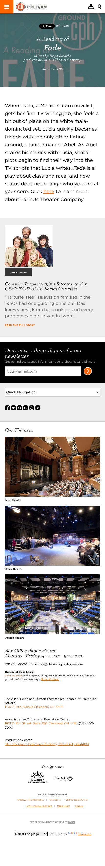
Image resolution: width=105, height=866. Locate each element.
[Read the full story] (28, 265)
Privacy (79, 806)
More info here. (50, 679)
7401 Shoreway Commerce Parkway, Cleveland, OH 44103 (47, 744)
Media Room (63, 806)
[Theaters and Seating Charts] (52, 495)
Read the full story (20, 325)
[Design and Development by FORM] (52, 823)
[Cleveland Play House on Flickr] (25, 409)
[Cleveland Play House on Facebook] (7, 409)
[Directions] (91, 7)
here (48, 191)
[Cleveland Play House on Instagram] (19, 409)
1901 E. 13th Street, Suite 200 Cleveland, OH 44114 (41, 723)
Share (65, 26)
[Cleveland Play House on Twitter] (13, 409)
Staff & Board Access (77, 800)
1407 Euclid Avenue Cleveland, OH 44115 (34, 706)
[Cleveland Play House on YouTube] (31, 409)
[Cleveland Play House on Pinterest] (37, 409)
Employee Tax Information (30, 800)
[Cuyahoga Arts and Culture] (37, 780)
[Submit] (88, 374)
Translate (84, 834)
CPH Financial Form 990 (39, 806)
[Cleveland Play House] (31, 7)
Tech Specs (55, 800)
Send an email (13, 675)
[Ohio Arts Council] (63, 780)
